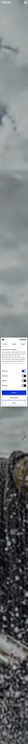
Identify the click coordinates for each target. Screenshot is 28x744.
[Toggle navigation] (25, 3)
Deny (14, 403)
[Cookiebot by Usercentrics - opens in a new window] (19, 340)
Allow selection (14, 397)
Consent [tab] (5, 344)
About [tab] (23, 344)
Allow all (14, 392)
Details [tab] (14, 344)
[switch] (24, 376)
